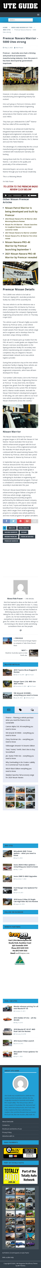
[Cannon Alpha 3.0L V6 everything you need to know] (20, 789)
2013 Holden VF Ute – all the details (25, 1019)
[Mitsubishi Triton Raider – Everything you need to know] (10, 1236)
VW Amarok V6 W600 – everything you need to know (26, 694)
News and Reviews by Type (21, 27)
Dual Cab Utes (11, 1001)
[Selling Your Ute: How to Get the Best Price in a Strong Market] (10, 1221)
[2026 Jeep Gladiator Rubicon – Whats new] (30, 1244)
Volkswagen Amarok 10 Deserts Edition (20, 746)
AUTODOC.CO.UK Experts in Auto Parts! (15, 1253)
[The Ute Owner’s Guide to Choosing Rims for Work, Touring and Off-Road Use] (20, 1213)
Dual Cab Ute (24, 528)
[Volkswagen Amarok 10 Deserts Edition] (20, 797)
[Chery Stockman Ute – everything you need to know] (10, 797)
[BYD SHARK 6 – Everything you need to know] (30, 1229)
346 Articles (29, 599)
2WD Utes (9, 846)
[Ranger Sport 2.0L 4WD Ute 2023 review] (7, 684)
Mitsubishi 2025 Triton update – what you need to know (25, 853)
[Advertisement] (20, 560)
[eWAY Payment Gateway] (20, 1157)
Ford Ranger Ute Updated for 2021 (25, 889)
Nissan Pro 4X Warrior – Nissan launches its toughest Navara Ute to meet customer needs (21, 227)
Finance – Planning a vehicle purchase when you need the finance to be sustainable (19, 720)
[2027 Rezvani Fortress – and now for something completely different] (20, 1221)
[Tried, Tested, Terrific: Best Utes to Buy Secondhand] (30, 797)
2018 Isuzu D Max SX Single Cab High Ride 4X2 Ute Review (26, 900)
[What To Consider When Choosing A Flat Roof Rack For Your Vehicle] (10, 1244)
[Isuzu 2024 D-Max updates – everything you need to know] (7, 867)
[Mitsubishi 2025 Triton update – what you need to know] (7, 853)
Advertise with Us (8, 1136)
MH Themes (21, 1266)
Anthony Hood (30, 698)
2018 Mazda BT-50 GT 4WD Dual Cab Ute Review (24, 1030)
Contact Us (6, 1125)
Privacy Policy (7, 1132)
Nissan (24, 532)
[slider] (34, 195)
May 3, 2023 (9, 48)
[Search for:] (20, 20)
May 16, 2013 (19, 1022)
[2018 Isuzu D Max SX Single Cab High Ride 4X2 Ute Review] (7, 901)
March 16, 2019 (19, 675)
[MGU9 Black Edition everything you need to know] (30, 805)
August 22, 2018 (19, 904)
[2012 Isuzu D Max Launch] (7, 1043)
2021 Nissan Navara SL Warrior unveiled (21, 233)
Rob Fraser (19, 48)
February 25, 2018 (20, 1034)
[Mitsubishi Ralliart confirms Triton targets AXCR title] (30, 1213)
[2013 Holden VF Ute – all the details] (7, 1019)
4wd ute (12, 528)
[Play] (6, 195)
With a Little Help (8, 1257)
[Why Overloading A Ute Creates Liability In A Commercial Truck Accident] (20, 805)
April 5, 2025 (19, 858)
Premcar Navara (27, 537)
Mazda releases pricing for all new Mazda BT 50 (26, 1007)
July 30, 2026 (19, 698)
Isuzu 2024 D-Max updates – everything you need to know (26, 866)
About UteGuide (7, 1121)
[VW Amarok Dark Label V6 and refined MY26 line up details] (20, 1236)
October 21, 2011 (20, 1011)
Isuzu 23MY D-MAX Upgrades (25, 876)
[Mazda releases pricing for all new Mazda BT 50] (7, 1008)
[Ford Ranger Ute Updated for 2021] (7, 890)
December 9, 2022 (20, 686)
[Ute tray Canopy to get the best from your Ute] (20, 1244)
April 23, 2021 (19, 892)
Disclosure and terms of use (12, 1129)
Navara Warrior (11, 532)
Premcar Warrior (11, 541)
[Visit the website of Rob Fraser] (20, 630)
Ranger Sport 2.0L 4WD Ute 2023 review (25, 682)
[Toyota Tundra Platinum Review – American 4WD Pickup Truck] (20, 1229)
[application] (20, 195)
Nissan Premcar (11, 537)
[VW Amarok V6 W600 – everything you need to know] (7, 695)
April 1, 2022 (19, 1056)
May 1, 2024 (18, 869)
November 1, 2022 (20, 879)
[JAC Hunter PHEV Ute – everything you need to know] (10, 805)
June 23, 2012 (19, 1043)
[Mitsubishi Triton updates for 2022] (7, 1054)
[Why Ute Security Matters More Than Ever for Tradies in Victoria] (30, 1236)
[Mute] (29, 195)
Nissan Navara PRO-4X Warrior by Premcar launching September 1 (18, 246)
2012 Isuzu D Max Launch (24, 1041)
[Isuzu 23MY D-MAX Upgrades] (7, 878)
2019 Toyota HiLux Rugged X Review (25, 671)
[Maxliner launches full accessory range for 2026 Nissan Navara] (10, 1213)
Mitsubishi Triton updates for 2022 (26, 1053)
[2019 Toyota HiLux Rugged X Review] (7, 672)
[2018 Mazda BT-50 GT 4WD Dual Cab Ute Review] (7, 1031)
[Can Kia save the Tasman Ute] (10, 1229)
